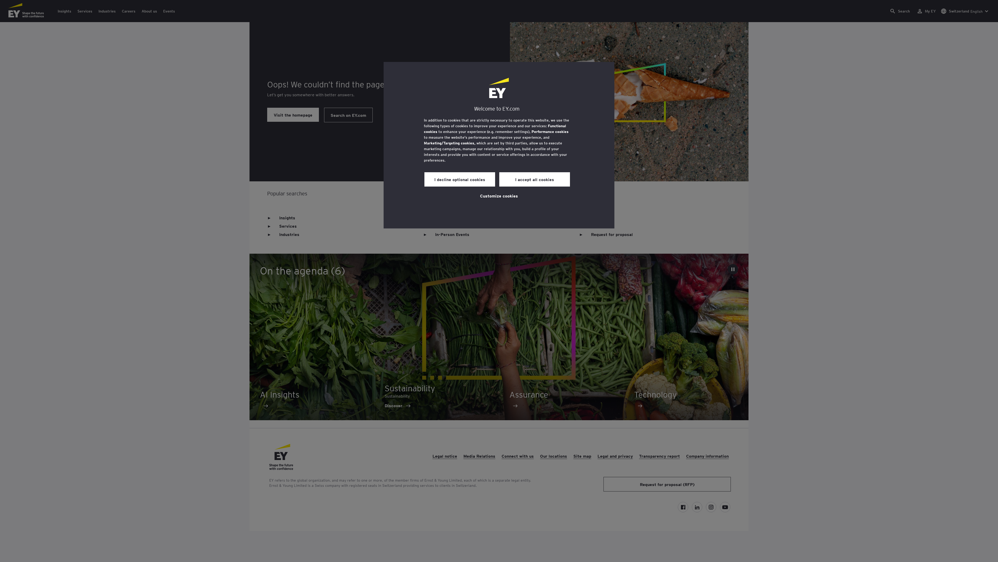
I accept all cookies (534, 179)
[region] (499, 145)
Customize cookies (499, 196)
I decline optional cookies (459, 179)
